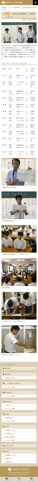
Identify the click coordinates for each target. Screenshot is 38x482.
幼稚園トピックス (11, 455)
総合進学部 (8, 392)
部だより (8, 405)
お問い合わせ (31, 480)
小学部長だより (10, 433)
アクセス (19, 480)
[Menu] (35, 2)
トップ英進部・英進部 (12, 383)
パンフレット (6, 480)
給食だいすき (9, 445)
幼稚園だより (9, 461)
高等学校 (8, 374)
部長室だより (9, 417)
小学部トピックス (11, 430)
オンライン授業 (10, 387)
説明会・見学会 (10, 377)
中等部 (7, 414)
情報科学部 (8, 401)
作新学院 (8, 368)
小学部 (7, 426)
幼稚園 (7, 451)
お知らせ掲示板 (10, 436)
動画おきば (9, 458)
